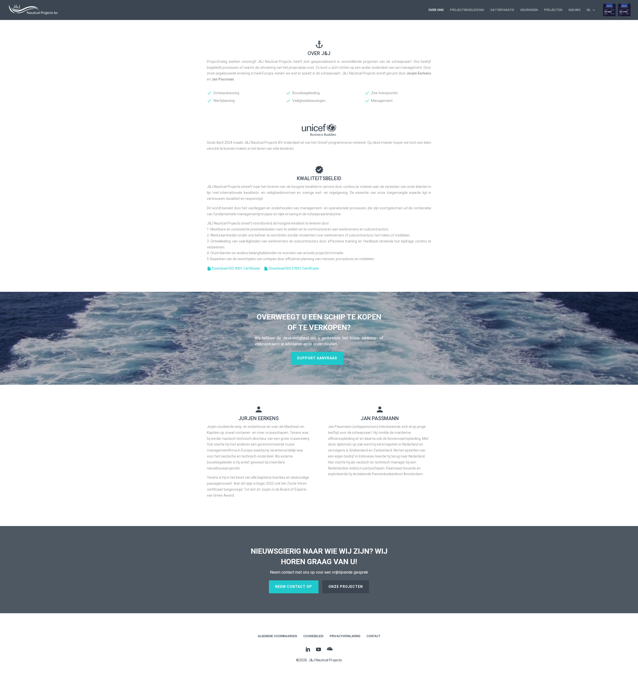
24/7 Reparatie (502, 10)
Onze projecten (345, 587)
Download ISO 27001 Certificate (291, 268)
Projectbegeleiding (467, 10)
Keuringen (529, 10)
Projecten (553, 10)
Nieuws (574, 10)
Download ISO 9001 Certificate (233, 268)
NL (589, 10)
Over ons (436, 10)
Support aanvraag (317, 358)
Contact (373, 636)
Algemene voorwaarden (277, 636)
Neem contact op (293, 587)
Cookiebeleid (313, 636)
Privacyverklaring (345, 636)
